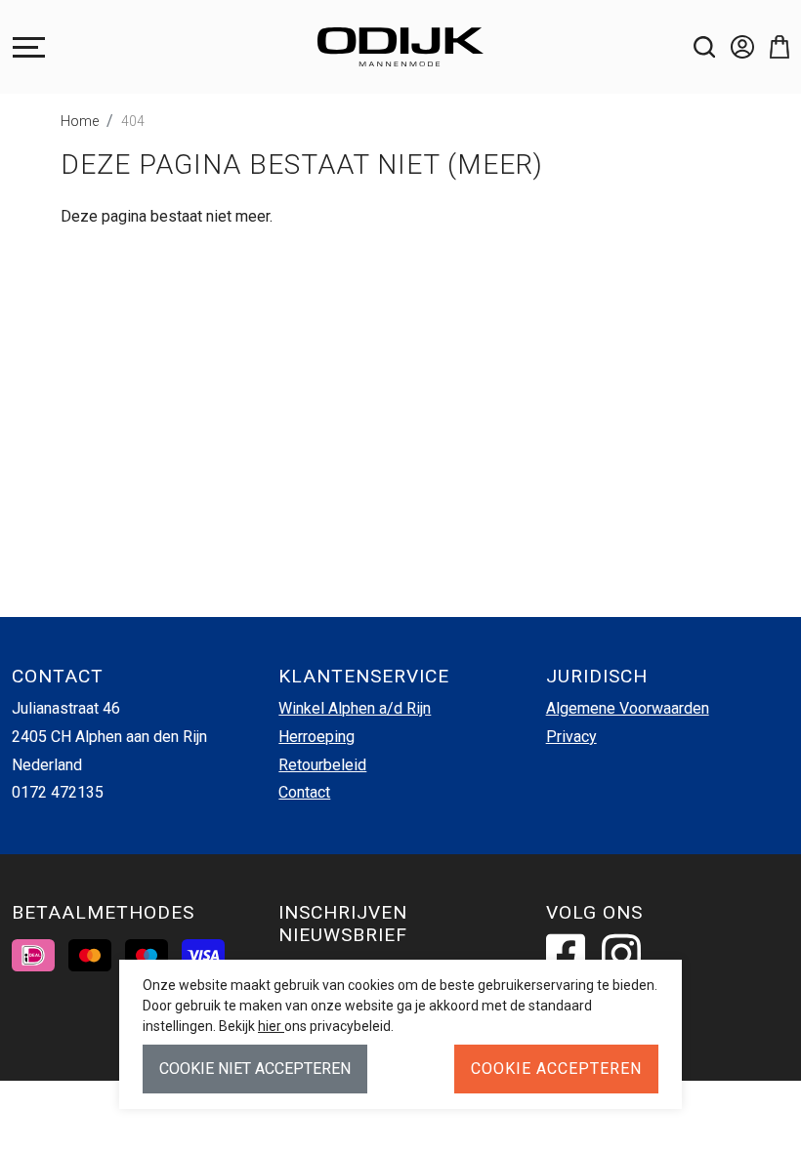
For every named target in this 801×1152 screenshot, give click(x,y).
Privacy (571, 736)
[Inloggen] (734, 47)
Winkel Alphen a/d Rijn (354, 708)
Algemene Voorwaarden (627, 708)
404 (133, 121)
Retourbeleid (322, 765)
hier (271, 1026)
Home (80, 121)
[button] (771, 47)
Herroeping (316, 736)
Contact (304, 792)
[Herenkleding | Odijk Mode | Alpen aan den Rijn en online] (400, 47)
